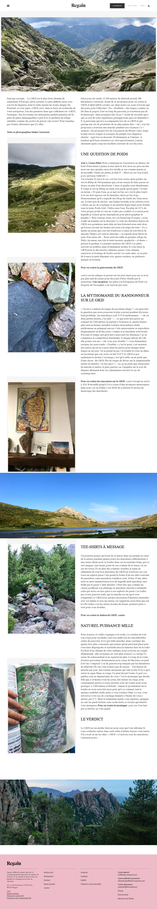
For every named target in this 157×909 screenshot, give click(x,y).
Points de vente (123, 894)
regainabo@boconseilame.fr (127, 887)
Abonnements (48, 876)
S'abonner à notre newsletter (91, 884)
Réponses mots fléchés (126, 898)
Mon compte (132, 5)
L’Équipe (120, 890)
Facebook (84, 876)
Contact (46, 888)
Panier (142, 5)
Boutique (47, 880)
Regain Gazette (49, 884)
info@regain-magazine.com (127, 874)
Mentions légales (13, 893)
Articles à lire (48, 872)
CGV (8, 891)
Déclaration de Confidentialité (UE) (19, 898)
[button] (3, 505)
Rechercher (149, 6)
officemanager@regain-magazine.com (131, 880)
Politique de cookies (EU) (15, 896)
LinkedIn (83, 880)
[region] (78, 505)
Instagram (84, 872)
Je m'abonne (117, 5)
